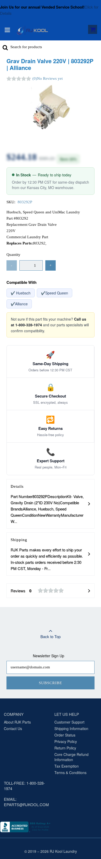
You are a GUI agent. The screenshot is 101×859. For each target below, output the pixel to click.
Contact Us (13, 728)
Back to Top (50, 636)
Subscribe (50, 683)
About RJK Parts (17, 722)
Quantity (13, 254)
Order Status (64, 735)
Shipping (47, 554)
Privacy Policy (65, 741)
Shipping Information (71, 728)
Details (47, 504)
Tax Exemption (66, 766)
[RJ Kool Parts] (32, 30)
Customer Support (69, 722)
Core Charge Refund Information (71, 757)
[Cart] (92, 30)
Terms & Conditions (70, 772)
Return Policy (65, 747)
